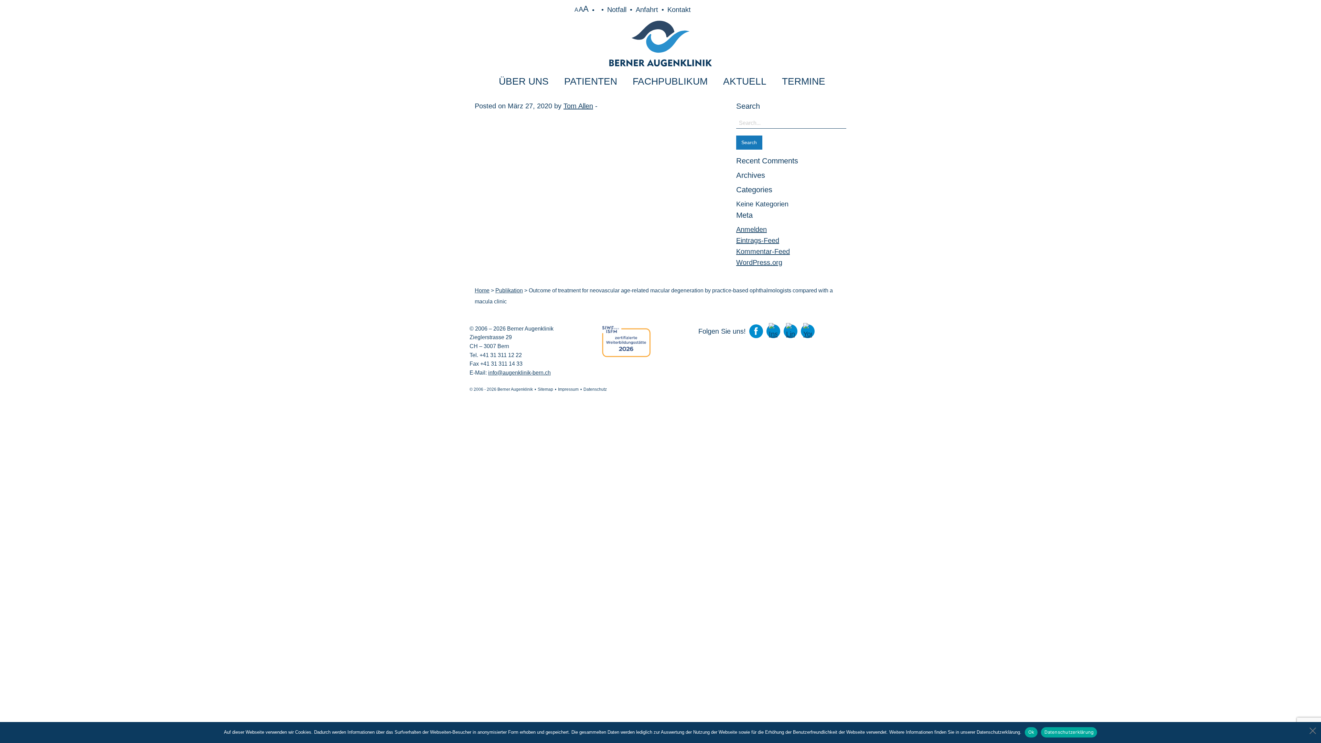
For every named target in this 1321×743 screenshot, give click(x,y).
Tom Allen (578, 106)
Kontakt (679, 9)
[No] (1312, 728)
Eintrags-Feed (757, 240)
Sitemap (545, 389)
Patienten (590, 81)
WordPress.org (759, 262)
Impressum (568, 389)
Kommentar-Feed (763, 251)
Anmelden (751, 229)
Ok (1031, 732)
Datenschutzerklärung (1069, 732)
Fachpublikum (670, 81)
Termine (803, 81)
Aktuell (744, 81)
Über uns (524, 81)
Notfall (616, 9)
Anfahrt (647, 9)
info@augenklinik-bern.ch (519, 373)
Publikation (509, 290)
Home (482, 290)
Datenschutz (595, 389)
